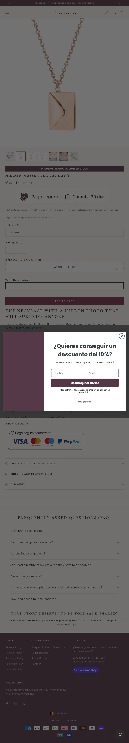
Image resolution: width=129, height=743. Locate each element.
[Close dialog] (122, 336)
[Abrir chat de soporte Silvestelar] (120, 734)
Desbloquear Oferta (85, 382)
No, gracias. (85, 401)
